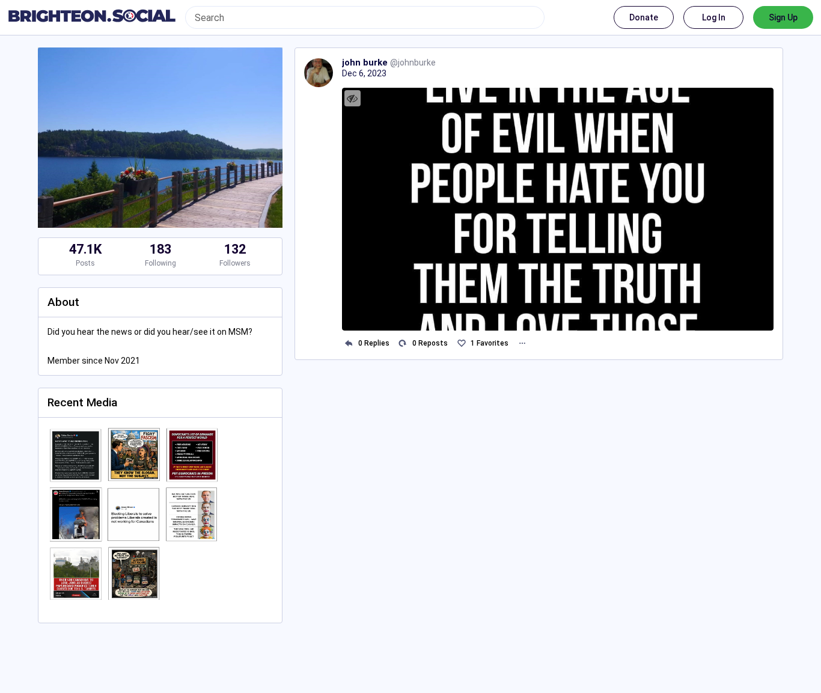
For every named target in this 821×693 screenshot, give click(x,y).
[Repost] (403, 343)
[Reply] (349, 343)
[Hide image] (352, 98)
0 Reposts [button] (430, 343)
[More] (522, 343)
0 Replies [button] (373, 343)
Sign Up (783, 17)
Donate (643, 17)
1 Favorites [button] (489, 343)
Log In (713, 17)
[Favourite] (461, 343)
